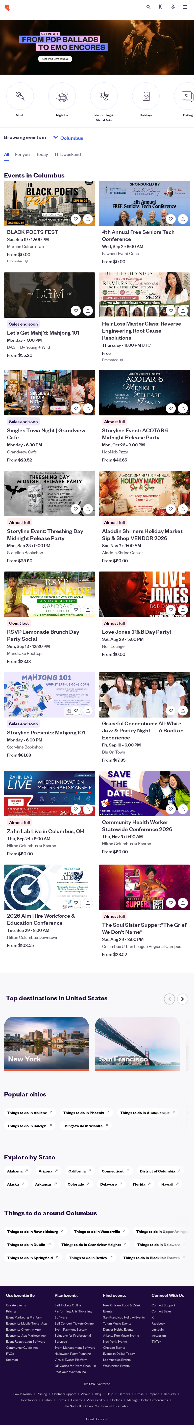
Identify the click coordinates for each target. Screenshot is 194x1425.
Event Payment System (71, 1329)
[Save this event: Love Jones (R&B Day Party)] (171, 610)
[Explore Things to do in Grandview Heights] (126, 1244)
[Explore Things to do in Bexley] (112, 1257)
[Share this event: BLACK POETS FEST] (88, 219)
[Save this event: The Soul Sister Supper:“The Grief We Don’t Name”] (171, 903)
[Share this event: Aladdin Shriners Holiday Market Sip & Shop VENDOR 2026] (183, 509)
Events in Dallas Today (119, 1353)
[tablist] (42, 156)
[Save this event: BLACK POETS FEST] (76, 219)
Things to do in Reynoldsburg (32, 1231)
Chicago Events (114, 1347)
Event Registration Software (25, 1341)
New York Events (115, 1341)
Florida (139, 1184)
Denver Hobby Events (118, 1329)
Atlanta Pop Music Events (121, 1335)
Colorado (76, 1184)
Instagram (159, 1335)
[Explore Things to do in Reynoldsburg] (63, 1231)
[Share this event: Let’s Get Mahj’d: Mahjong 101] (88, 311)
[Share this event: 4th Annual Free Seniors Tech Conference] (183, 219)
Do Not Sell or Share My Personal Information (97, 1405)
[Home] (7, 8)
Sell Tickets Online (68, 1305)
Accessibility (96, 1399)
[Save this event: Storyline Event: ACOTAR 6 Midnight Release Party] (171, 408)
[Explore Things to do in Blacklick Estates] (185, 1257)
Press (139, 1393)
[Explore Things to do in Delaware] (185, 1244)
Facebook (158, 1323)
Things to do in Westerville (97, 1231)
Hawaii (167, 1184)
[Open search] (148, 7)
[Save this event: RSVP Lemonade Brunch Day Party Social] (76, 610)
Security (170, 1393)
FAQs (10, 1353)
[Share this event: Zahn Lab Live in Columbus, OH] (88, 809)
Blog (98, 1393)
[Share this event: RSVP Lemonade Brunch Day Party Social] (88, 610)
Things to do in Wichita (83, 1125)
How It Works (22, 1393)
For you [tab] (22, 154)
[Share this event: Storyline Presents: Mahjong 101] (88, 710)
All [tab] (6, 154)
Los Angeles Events (117, 1359)
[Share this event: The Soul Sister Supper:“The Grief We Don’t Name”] (183, 903)
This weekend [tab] (67, 154)
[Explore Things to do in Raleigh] (52, 1125)
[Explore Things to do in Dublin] (50, 1244)
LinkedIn (158, 1329)
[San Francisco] (137, 1067)
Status (47, 1399)
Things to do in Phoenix (83, 1112)
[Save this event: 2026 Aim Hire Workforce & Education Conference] (76, 903)
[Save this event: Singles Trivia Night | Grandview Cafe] (76, 408)
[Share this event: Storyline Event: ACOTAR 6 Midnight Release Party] (183, 408)
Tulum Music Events (117, 1323)
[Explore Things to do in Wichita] (108, 1125)
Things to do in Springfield (30, 1257)
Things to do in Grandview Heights (91, 1244)
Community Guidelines (22, 1347)
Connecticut (113, 1170)
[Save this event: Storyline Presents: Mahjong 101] (76, 710)
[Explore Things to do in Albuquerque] (175, 1112)
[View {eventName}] (49, 203)
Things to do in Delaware (158, 1244)
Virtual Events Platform (71, 1359)
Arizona (45, 1170)
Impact (154, 1393)
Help (110, 1393)
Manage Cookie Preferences (147, 1399)
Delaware (108, 1184)
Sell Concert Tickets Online (74, 1323)
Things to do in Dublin (26, 1244)
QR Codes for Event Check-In (75, 1365)
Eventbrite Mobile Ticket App (26, 1323)
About (85, 1393)
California (77, 1170)
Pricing (11, 1311)
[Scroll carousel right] (182, 999)
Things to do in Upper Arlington (163, 1231)
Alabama (14, 1170)
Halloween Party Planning (73, 1353)
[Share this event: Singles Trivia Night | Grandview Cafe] (88, 408)
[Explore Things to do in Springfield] (58, 1257)
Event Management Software (75, 1347)
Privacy (76, 1399)
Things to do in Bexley (88, 1257)
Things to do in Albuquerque (145, 1112)
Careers (124, 1393)
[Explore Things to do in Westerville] (125, 1231)
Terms (61, 1399)
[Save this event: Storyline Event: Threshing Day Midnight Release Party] (76, 509)
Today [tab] (42, 154)
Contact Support (163, 1305)
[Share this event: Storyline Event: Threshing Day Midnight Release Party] (88, 509)
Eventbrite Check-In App (23, 1329)
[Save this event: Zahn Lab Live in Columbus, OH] (76, 809)
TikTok (156, 1341)
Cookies (116, 1399)
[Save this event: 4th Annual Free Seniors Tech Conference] (171, 219)
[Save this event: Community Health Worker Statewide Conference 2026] (171, 809)
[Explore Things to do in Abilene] (52, 1112)
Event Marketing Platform (24, 1317)
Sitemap (12, 1359)
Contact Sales (162, 1311)
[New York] (46, 1067)
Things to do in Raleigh (26, 1125)
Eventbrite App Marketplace (26, 1335)
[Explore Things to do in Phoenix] (109, 1112)
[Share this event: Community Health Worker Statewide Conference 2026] (183, 809)
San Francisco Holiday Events (124, 1317)
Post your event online (70, 1371)
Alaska (13, 1184)
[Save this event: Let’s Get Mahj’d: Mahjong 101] (76, 311)
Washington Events (116, 1365)
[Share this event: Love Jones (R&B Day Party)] (183, 610)
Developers (29, 1399)
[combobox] (91, 137)
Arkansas (43, 1184)
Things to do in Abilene (27, 1112)
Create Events (16, 1305)
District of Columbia (157, 1170)
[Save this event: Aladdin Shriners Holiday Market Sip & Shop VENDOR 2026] (171, 509)
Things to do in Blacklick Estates (151, 1257)
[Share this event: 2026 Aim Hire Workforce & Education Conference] (88, 903)
